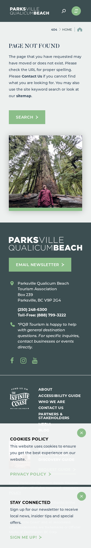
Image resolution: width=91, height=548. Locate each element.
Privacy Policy (28, 474)
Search (24, 117)
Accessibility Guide (59, 395)
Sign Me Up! (23, 537)
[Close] (81, 432)
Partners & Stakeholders (53, 416)
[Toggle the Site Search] (63, 11)
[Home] (29, 11)
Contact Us (32, 76)
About (45, 389)
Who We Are (51, 401)
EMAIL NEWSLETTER (37, 264)
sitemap (23, 95)
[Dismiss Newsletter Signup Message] (81, 496)
